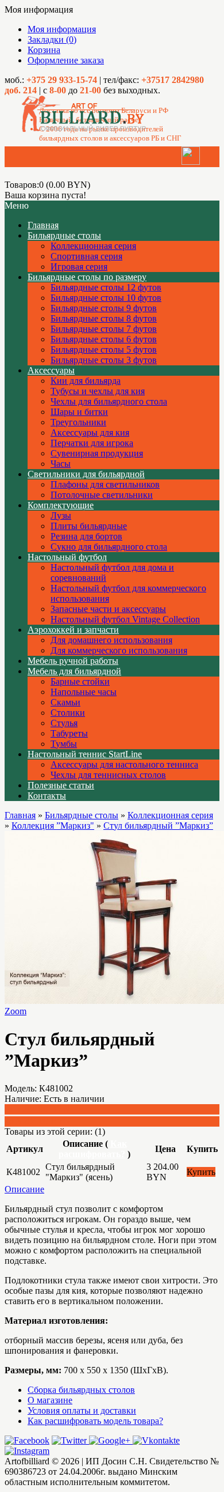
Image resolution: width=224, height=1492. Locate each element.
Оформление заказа (66, 60)
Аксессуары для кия (90, 432)
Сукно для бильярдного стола (109, 547)
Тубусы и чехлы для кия (98, 391)
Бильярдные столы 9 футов (104, 308)
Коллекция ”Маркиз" (52, 825)
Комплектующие (61, 505)
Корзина (44, 50)
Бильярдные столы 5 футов (104, 349)
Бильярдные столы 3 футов (104, 360)
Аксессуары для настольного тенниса (124, 764)
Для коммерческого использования (119, 650)
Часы (61, 464)
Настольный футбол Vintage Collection (125, 619)
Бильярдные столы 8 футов (104, 318)
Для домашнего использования (111, 640)
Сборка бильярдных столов (81, 1390)
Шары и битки (79, 412)
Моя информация (62, 29)
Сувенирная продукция (97, 453)
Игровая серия (79, 266)
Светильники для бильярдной (86, 474)
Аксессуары (51, 370)
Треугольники (78, 422)
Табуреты (69, 733)
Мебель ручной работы (73, 661)
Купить (201, 1172)
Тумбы (64, 744)
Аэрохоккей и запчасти (73, 629)
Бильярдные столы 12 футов (106, 287)
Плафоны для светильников (105, 484)
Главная (20, 815)
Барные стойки (80, 681)
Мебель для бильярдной (74, 671)
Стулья (64, 723)
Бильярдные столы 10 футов (106, 298)
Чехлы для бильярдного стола (109, 401)
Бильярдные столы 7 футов (104, 329)
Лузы (61, 515)
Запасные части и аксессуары (108, 609)
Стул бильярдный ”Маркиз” (158, 825)
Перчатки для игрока (92, 443)
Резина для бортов (86, 536)
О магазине (50, 1400)
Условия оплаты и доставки (82, 1410)
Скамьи (65, 702)
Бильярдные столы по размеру (87, 277)
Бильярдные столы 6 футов (104, 339)
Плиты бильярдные (89, 526)
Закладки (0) (52, 39)
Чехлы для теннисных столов (108, 775)
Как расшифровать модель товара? (95, 1421)
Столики (68, 712)
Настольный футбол (67, 557)
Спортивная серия (86, 256)
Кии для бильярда (86, 381)
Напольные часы (84, 692)
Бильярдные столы (64, 235)
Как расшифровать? (93, 1149)
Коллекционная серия (93, 246)
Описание (24, 1189)
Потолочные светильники (102, 495)
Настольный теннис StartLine (85, 754)
